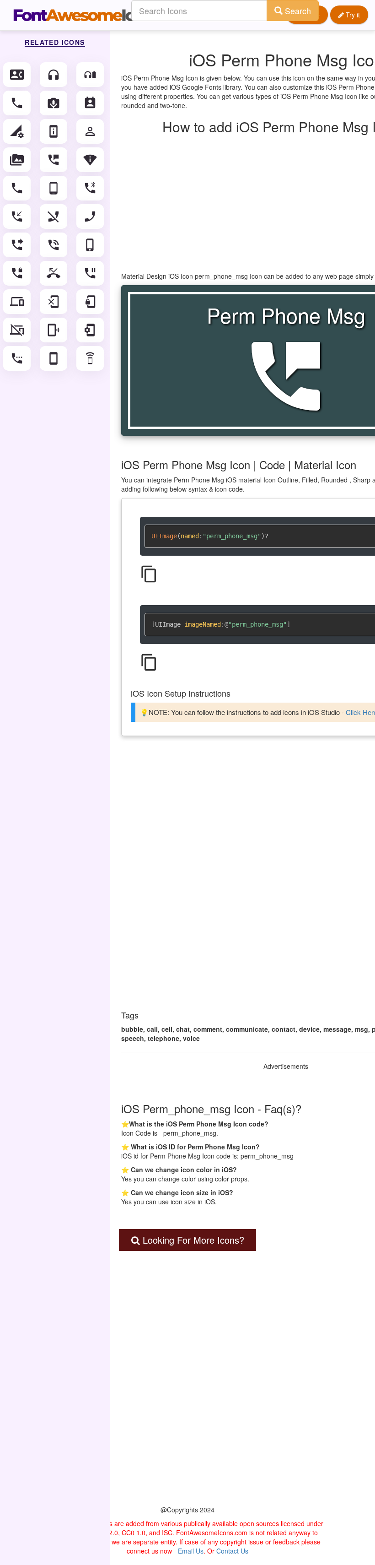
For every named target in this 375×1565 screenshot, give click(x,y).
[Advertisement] (188, 1396)
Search (297, 10)
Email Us (191, 1550)
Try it (352, 14)
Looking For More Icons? (192, 1239)
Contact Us (232, 1550)
